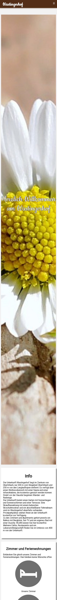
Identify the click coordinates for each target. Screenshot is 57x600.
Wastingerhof (13, 4)
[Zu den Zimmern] (28, 586)
